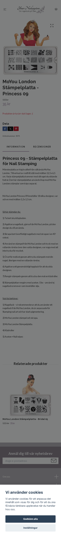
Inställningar (30, 527)
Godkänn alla (30, 519)
